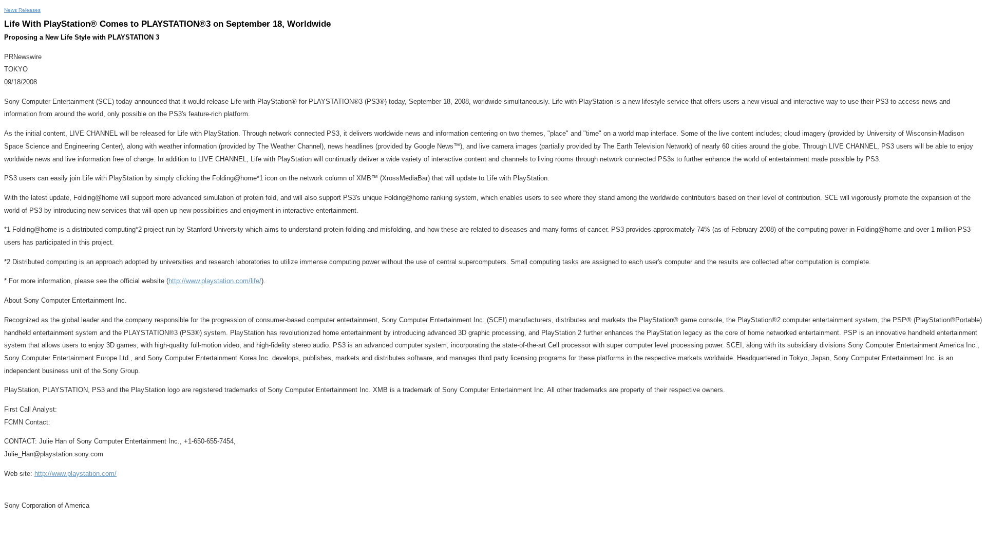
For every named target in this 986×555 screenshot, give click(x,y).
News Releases (22, 10)
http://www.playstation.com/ (75, 473)
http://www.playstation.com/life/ (214, 281)
